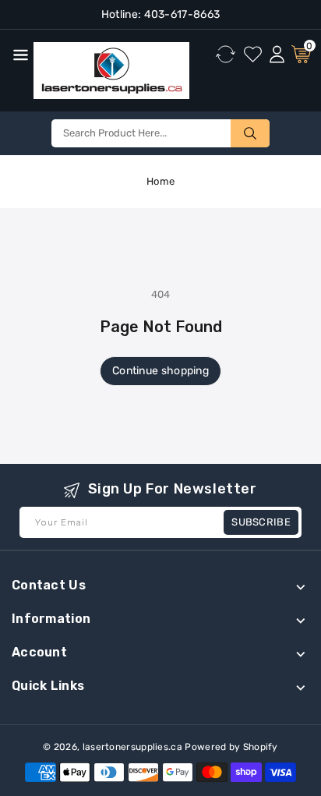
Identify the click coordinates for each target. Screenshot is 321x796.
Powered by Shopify (231, 746)
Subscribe (261, 522)
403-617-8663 (180, 14)
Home (160, 181)
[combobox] (160, 133)
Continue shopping (160, 370)
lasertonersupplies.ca (132, 746)
